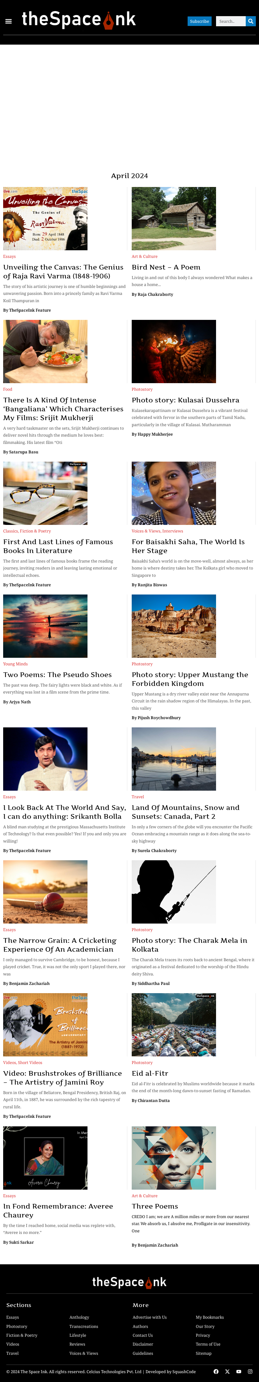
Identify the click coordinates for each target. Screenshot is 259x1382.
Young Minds (15, 664)
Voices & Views (146, 531)
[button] (8, 21)
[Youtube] (238, 1371)
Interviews (172, 531)
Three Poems (155, 1206)
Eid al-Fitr (150, 1073)
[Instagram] (250, 1371)
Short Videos (30, 1062)
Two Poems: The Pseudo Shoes (57, 674)
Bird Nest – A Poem (166, 267)
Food (7, 389)
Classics (10, 531)
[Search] (251, 21)
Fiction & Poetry (35, 531)
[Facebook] (216, 1371)
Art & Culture (145, 256)
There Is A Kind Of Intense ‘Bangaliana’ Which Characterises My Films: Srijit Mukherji (63, 409)
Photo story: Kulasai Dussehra (185, 400)
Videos (9, 1062)
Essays (9, 256)
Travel (138, 797)
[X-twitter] (227, 1371)
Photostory (142, 389)
